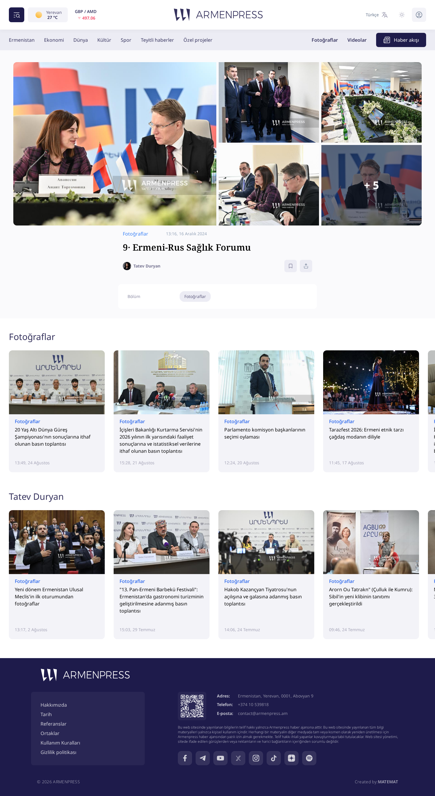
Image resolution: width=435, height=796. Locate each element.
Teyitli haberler (157, 40)
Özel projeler (197, 40)
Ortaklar (50, 733)
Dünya (80, 40)
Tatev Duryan (36, 496)
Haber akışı (406, 40)
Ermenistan (22, 40)
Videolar (357, 40)
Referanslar (54, 724)
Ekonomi (54, 40)
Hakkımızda (54, 705)
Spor (126, 40)
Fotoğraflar (325, 40)
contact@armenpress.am (263, 713)
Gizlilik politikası (58, 752)
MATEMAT (388, 781)
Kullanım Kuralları (60, 742)
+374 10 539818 (253, 704)
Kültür (104, 40)
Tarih (46, 714)
